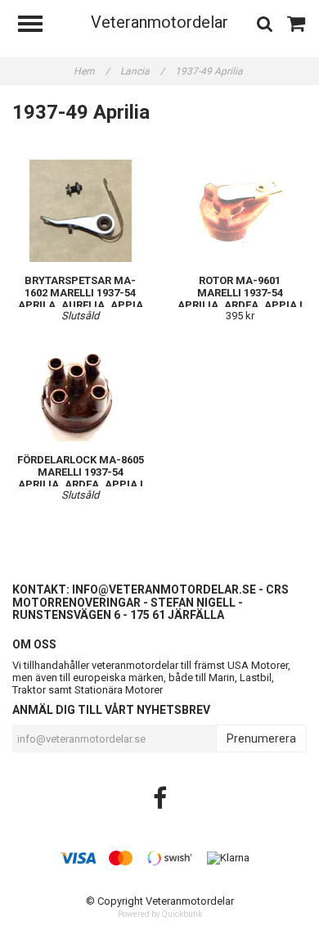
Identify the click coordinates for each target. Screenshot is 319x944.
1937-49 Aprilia (210, 71)
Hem (92, 71)
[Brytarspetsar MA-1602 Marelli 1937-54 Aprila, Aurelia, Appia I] (80, 211)
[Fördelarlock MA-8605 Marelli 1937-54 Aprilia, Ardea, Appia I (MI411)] (80, 390)
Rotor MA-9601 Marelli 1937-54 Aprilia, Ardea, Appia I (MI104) (240, 298)
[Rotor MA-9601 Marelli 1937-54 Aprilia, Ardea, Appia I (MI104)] (240, 211)
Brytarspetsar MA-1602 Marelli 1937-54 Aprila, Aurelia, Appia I (80, 298)
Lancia (142, 71)
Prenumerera (261, 738)
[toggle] (38, 25)
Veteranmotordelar (159, 22)
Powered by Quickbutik (160, 914)
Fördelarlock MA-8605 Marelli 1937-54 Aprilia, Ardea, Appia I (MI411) (80, 478)
